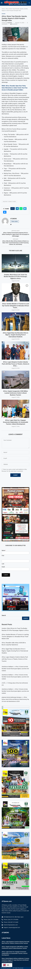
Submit (6, 575)
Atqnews (9, 22)
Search (4, 615)
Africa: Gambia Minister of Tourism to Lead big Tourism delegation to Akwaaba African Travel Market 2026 (15, 636)
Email (3, 567)
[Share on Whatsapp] (21, 208)
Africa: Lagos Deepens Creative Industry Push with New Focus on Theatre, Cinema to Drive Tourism (15, 659)
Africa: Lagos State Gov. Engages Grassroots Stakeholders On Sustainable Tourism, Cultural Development (15, 422)
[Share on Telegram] (25, 208)
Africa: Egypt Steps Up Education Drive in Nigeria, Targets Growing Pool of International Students (15, 335)
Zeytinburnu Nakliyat (7, 674)
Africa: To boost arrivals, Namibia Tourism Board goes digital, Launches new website (15, 668)
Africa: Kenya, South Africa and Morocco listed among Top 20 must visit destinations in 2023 (15, 699)
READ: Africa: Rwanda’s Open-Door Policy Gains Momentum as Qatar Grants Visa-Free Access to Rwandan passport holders (14, 88)
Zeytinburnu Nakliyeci (7, 666)
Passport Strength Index (9, 201)
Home (3, 8)
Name (4, 550)
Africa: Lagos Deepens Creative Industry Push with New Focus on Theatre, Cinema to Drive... (15, 364)
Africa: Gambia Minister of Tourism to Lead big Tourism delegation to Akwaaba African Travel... (15, 305)
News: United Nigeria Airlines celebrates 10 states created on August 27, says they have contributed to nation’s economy (15, 960)
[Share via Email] (4, 212)
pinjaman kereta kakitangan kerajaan (12, 697)
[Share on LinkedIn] (17, 208)
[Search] (29, 3)
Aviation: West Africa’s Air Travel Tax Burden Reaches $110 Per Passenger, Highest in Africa (15, 276)
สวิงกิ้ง (3, 683)
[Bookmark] (26, 256)
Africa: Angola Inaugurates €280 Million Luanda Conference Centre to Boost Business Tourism (15, 393)
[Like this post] (13, 208)
